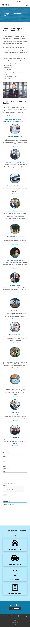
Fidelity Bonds (15, 412)
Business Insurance (15, 593)
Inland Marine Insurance (15, 311)
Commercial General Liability (15, 211)
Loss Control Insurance (15, 136)
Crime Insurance (15, 285)
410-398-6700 (15, 608)
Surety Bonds (15, 437)
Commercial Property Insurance (15, 236)
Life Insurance (15, 579)
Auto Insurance (15, 564)
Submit (5, 495)
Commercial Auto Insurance (15, 186)
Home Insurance (15, 549)
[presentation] (13, 489)
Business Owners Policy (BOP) (15, 162)
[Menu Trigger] (27, 5)
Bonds (15, 387)
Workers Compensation (15, 360)
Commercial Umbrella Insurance (15, 260)
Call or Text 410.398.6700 (15, 1)
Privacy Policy (23, 616)
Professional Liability (15, 334)
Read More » (15, 146)
